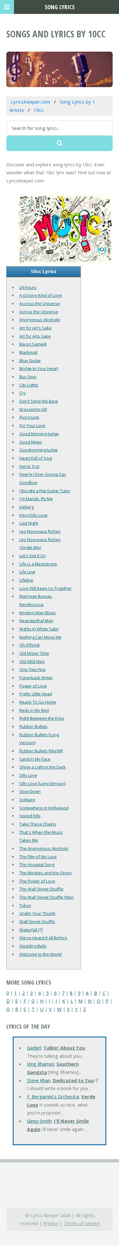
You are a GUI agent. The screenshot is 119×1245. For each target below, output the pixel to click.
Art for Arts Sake (35, 336)
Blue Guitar (30, 360)
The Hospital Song (36, 864)
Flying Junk (29, 417)
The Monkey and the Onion (45, 873)
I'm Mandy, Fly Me (36, 498)
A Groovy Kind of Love (40, 295)
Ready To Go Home (37, 702)
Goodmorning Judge (38, 450)
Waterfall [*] (31, 930)
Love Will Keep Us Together (45, 588)
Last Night (28, 523)
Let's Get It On (32, 556)
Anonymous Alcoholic (39, 319)
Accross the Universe (39, 303)
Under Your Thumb (37, 913)
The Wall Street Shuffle (41, 889)
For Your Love (32, 425)
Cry (22, 393)
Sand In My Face (34, 759)
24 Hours (27, 287)
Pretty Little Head (35, 694)
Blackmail (28, 352)
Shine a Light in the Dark (42, 767)
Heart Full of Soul (35, 458)
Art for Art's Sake (35, 328)
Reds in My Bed (34, 710)
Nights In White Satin (39, 629)
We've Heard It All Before (43, 938)
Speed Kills (30, 816)
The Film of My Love (38, 856)
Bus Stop (27, 377)
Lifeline (26, 580)
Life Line (27, 572)
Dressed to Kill (33, 409)
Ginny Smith (39, 1121)
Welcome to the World (40, 954)
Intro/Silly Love (33, 515)
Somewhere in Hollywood (44, 808)
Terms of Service (82, 1223)
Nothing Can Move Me (40, 637)
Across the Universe (38, 312)
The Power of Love (37, 881)
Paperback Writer (36, 677)
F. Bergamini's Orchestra (53, 1096)
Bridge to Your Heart (38, 368)
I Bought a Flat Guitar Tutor (44, 491)
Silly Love (28, 775)
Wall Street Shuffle (37, 921)
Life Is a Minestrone (38, 564)
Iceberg (26, 507)
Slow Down (30, 791)
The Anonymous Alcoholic (44, 848)
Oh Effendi (29, 645)
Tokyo (25, 905)
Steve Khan (38, 1080)
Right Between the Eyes (41, 718)
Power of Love (33, 686)
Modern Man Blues (37, 613)
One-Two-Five (32, 669)
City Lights (28, 385)
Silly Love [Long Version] (42, 783)
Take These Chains (37, 824)
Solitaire (27, 799)
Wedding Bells (33, 946)
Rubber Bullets (33, 726)
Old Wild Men (32, 661)
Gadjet (34, 1047)
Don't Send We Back (38, 401)
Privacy (50, 1223)
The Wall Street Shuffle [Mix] (46, 897)
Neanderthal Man (36, 620)
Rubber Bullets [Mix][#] (41, 751)
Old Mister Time (34, 653)
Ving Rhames (40, 1064)
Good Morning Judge (39, 434)
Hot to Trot (29, 466)
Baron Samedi (33, 344)
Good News (30, 442)
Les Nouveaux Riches (40, 531)
